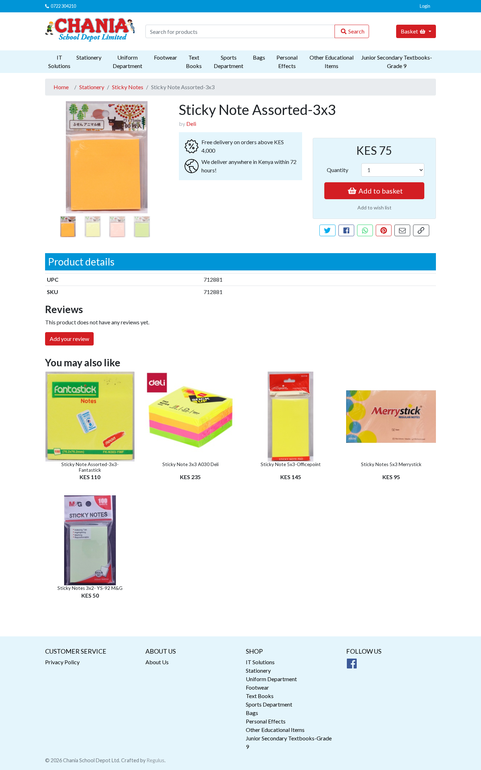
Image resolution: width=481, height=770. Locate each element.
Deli (191, 123)
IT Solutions (59, 61)
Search (356, 31)
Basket (409, 31)
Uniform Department (127, 61)
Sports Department (228, 61)
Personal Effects (287, 61)
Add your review (69, 338)
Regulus (155, 760)
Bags (259, 57)
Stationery (88, 57)
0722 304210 (63, 6)
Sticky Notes (127, 87)
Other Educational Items (332, 61)
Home (61, 87)
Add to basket (380, 191)
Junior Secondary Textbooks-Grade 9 (396, 61)
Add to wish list (374, 207)
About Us (157, 662)
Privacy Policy (62, 662)
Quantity (337, 169)
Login (425, 6)
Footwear (165, 57)
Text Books (194, 61)
